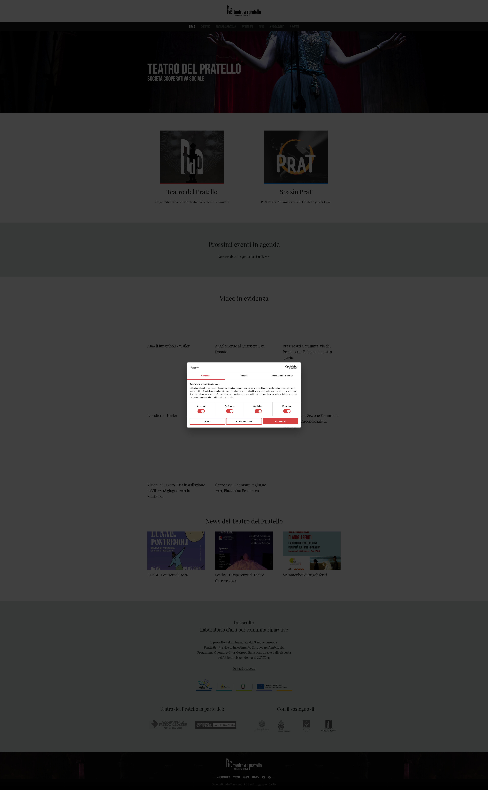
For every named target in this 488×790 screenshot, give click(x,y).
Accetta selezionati (244, 421)
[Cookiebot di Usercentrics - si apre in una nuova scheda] (287, 367)
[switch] (229, 411)
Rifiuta (207, 421)
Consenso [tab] (205, 376)
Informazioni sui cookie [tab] (282, 376)
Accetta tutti (280, 421)
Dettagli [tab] (244, 376)
